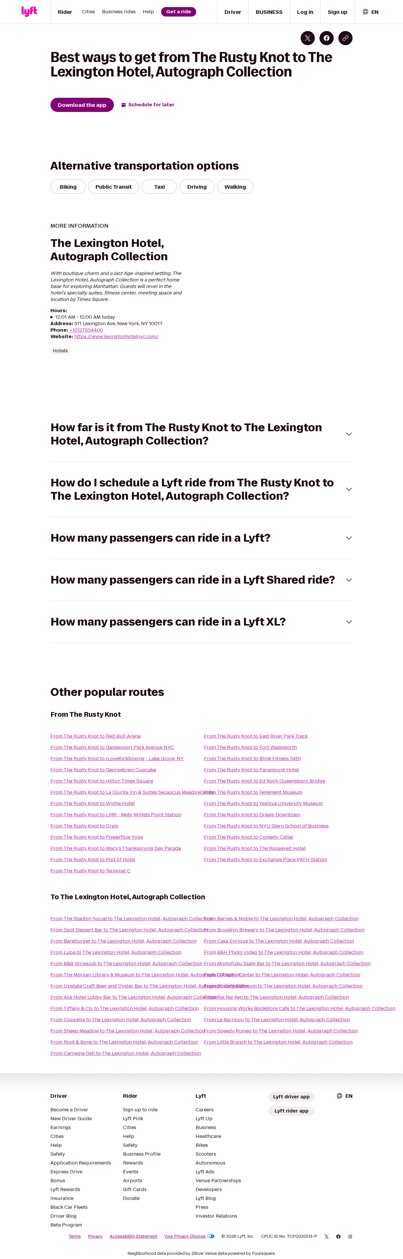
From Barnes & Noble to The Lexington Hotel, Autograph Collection (281, 918)
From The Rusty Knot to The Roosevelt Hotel (255, 848)
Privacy (95, 1236)
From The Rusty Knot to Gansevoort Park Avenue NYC (112, 747)
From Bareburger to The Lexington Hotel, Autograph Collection (123, 941)
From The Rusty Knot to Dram (84, 825)
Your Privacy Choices (185, 1236)
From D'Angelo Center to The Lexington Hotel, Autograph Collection (282, 974)
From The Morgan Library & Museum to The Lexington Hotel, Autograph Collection (145, 974)
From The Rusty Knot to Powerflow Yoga (96, 837)
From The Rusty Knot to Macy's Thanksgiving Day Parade (115, 848)
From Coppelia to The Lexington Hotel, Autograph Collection (120, 1019)
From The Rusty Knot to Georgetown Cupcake (103, 769)
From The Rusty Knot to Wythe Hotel (92, 803)
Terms (74, 1236)
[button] (201, 434)
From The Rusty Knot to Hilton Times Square (101, 781)
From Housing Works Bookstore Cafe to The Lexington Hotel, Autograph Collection (299, 1008)
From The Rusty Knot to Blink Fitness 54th (252, 758)
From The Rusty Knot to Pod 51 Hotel (92, 859)
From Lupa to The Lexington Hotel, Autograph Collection (115, 952)
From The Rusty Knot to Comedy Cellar (249, 837)
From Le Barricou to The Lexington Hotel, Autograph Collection (277, 1019)
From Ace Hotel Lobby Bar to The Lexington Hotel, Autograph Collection (133, 997)
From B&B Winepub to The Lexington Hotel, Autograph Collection (126, 963)
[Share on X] (308, 38)
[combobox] (370, 12)
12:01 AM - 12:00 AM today (85, 317)
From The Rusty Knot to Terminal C (90, 870)
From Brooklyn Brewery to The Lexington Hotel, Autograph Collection (284, 929)
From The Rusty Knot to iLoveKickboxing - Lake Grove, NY (117, 758)
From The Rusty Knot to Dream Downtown (252, 814)
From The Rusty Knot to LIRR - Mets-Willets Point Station (115, 814)
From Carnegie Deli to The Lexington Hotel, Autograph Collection (125, 1053)
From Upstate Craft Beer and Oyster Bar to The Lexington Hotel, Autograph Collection (149, 986)
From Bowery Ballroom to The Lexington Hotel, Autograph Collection (283, 986)
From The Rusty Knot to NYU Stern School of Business (266, 825)
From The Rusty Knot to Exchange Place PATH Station (265, 859)
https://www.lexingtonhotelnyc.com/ (116, 336)
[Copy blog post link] (345, 38)
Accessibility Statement (133, 1236)
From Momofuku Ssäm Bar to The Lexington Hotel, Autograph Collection (287, 963)
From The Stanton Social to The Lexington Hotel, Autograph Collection (131, 918)
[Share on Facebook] (327, 38)
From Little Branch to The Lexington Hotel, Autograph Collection (278, 1042)
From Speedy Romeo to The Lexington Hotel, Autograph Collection (281, 1030)
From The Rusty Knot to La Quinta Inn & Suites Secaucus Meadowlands (132, 792)
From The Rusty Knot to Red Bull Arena (95, 736)
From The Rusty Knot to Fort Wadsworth (250, 747)
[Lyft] (29, 11)
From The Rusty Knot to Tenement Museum (253, 792)
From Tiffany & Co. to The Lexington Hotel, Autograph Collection (124, 1008)
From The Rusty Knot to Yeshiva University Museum (263, 803)
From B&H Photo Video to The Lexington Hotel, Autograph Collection (283, 952)
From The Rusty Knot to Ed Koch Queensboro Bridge (264, 781)
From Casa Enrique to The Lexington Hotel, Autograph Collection (279, 941)
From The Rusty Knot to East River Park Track (256, 736)
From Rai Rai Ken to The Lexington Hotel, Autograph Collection (276, 997)
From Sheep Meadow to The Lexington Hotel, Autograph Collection (127, 1030)
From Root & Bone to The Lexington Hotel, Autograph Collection (124, 1042)
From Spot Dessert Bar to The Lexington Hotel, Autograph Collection (129, 929)
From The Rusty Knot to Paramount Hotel (251, 769)
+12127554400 (86, 330)
